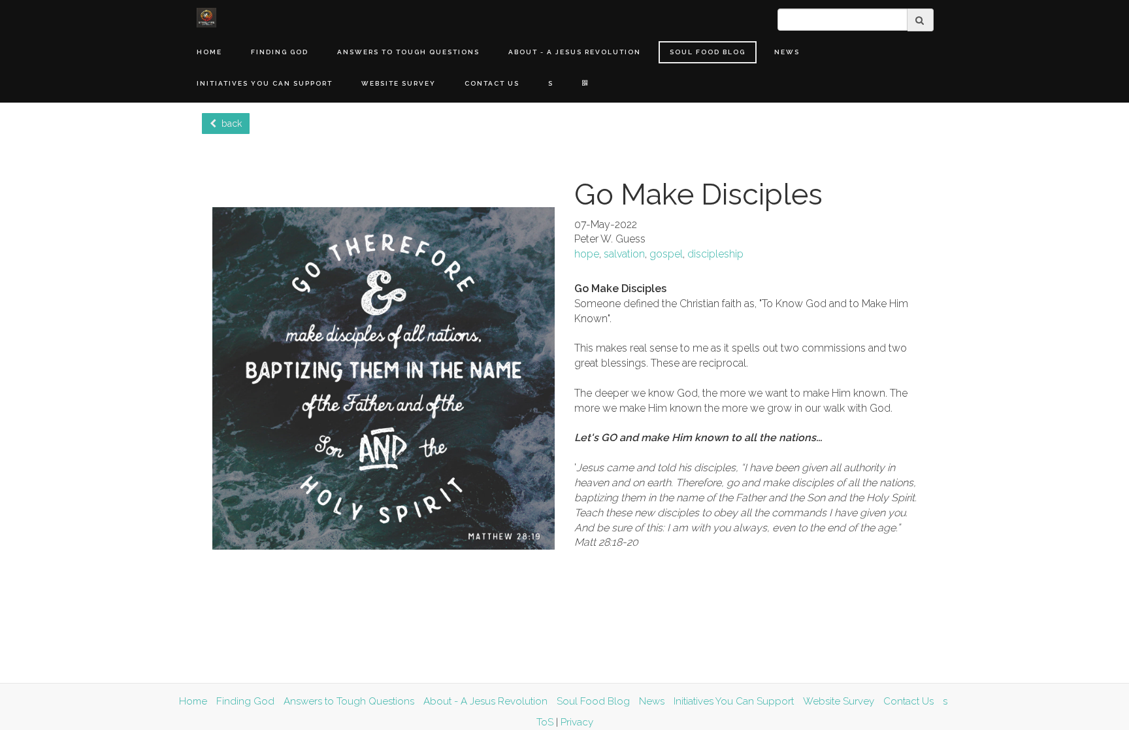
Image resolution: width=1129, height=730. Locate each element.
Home (209, 52)
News (787, 52)
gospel (666, 254)
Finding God (279, 52)
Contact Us (492, 83)
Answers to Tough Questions (408, 52)
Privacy (577, 722)
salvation (624, 254)
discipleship (715, 254)
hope (586, 254)
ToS (544, 722)
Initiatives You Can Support (265, 83)
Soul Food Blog (707, 52)
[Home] (206, 17)
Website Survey (398, 83)
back (229, 123)
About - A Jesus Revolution (574, 52)
